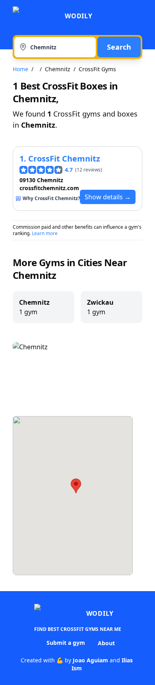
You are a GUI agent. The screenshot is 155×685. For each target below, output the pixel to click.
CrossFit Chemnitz (64, 158)
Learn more (45, 233)
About (106, 643)
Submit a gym (65, 642)
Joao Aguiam (90, 660)
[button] (76, 485)
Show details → (108, 197)
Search (119, 47)
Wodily (79, 16)
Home (20, 69)
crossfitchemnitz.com (49, 188)
